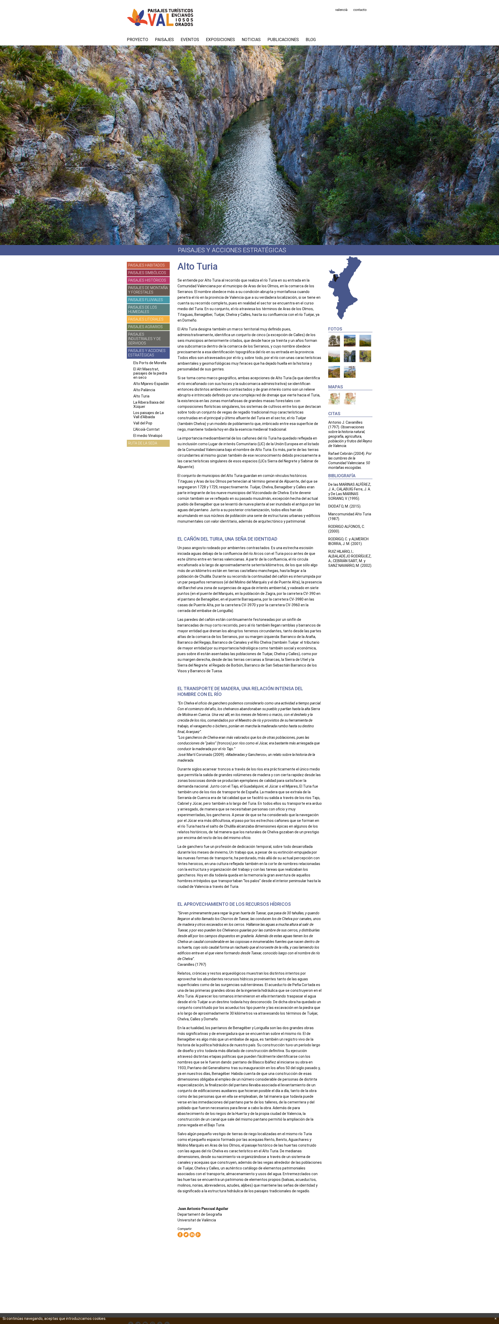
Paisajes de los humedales (142, 309)
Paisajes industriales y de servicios (144, 338)
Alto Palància (144, 390)
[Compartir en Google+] (198, 1235)
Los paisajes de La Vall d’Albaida (148, 415)
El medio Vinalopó (147, 436)
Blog (311, 39)
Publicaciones (283, 39)
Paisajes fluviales (145, 300)
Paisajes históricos (147, 280)
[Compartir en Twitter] (186, 1235)
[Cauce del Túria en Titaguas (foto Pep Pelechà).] (334, 341)
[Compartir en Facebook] (180, 1235)
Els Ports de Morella (149, 363)
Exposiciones (220, 39)
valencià (341, 10)
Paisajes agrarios (145, 327)
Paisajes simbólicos (147, 273)
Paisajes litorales (145, 319)
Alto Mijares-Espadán (151, 384)
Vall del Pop (142, 423)
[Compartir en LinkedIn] (192, 1235)
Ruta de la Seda (142, 443)
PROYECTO (137, 39)
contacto (360, 10)
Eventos (190, 39)
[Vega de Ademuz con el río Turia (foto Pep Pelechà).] (350, 341)
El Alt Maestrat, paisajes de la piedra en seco (150, 373)
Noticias (251, 39)
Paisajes (164, 39)
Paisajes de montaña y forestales (148, 290)
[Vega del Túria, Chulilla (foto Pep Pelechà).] (350, 356)
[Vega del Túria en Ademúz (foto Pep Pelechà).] (365, 341)
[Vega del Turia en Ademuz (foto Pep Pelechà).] (334, 356)
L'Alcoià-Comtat (146, 429)
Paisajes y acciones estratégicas (147, 353)
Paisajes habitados (146, 265)
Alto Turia (141, 396)
